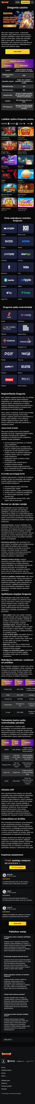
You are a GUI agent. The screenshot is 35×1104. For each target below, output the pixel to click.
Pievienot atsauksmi (17, 867)
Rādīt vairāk (17, 923)
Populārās (4, 123)
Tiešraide (12, 123)
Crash (21, 123)
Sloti (29, 123)
